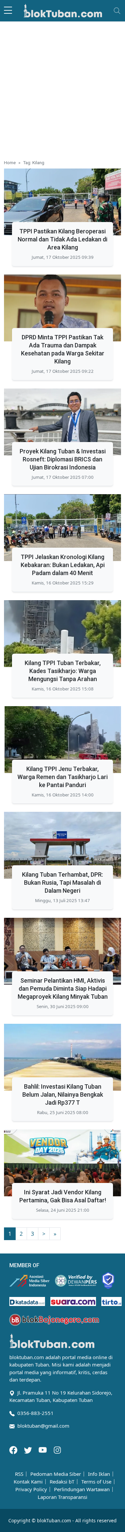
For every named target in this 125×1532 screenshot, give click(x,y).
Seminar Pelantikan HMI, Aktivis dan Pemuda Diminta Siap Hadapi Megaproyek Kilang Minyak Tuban (63, 988)
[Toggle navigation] (117, 10)
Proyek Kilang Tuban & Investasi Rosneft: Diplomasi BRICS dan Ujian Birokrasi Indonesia (63, 459)
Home (10, 162)
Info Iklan (99, 1473)
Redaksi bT (62, 1481)
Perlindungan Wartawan (82, 1489)
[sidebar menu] (8, 10)
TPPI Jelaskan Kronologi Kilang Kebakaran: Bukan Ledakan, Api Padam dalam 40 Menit (63, 564)
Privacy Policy (31, 1489)
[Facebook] (14, 1449)
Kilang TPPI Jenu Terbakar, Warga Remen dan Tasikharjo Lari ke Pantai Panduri (62, 776)
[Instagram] (57, 1449)
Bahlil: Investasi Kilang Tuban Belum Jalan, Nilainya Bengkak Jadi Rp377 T (62, 1094)
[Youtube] (43, 1449)
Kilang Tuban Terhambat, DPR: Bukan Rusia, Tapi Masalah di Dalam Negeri (62, 882)
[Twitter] (28, 1449)
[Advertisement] (62, 87)
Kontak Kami (28, 1481)
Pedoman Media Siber (55, 1473)
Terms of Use (96, 1481)
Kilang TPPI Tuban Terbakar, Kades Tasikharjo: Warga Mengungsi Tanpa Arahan (63, 670)
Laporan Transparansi (62, 1497)
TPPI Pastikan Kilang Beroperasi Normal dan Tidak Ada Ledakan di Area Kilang (62, 239)
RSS (19, 1473)
